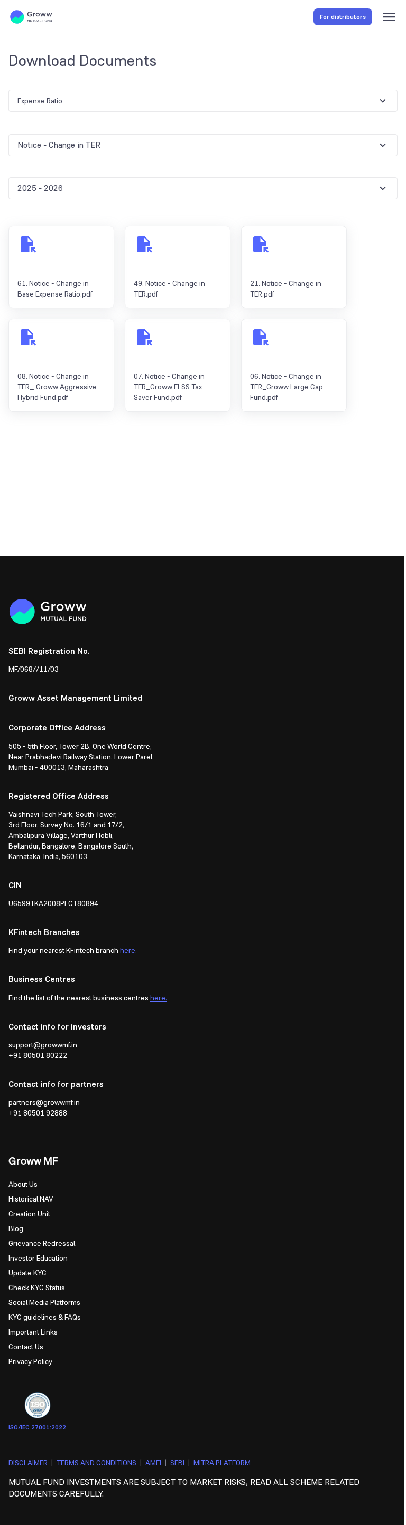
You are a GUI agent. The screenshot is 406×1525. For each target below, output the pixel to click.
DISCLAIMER (28, 1462)
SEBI (177, 1462)
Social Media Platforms (44, 1302)
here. (128, 950)
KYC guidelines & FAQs (44, 1317)
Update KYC (27, 1273)
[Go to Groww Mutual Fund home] (31, 16)
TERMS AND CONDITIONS (96, 1462)
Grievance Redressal (41, 1243)
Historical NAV (30, 1199)
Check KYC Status (36, 1287)
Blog (15, 1228)
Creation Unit (29, 1213)
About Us (23, 1184)
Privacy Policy (30, 1361)
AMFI (153, 1462)
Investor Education (38, 1258)
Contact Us (25, 1346)
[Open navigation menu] (389, 16)
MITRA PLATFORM (222, 1462)
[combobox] (203, 101)
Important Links (33, 1332)
